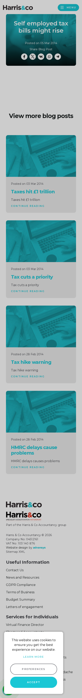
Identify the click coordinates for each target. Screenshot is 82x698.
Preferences (33, 669)
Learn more (33, 656)
